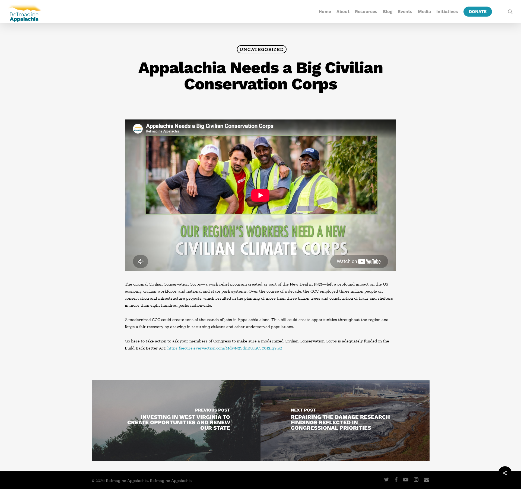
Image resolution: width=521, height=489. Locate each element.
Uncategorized (262, 49)
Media (424, 11)
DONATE (478, 11)
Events (405, 11)
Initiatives (447, 11)
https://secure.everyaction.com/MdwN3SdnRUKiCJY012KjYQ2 (224, 348)
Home (325, 11)
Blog (387, 11)
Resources (366, 11)
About (343, 11)
